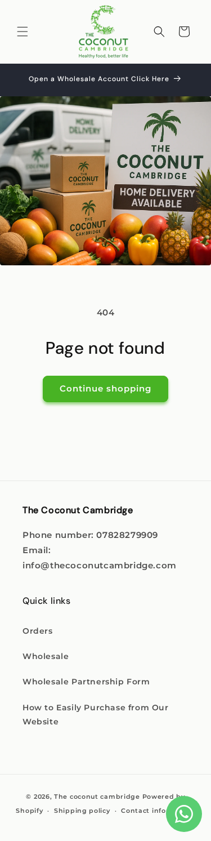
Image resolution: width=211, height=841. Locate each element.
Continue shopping (105, 388)
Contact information (158, 811)
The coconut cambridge (97, 796)
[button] (22, 31)
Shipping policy (82, 811)
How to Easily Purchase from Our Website (96, 714)
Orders (38, 631)
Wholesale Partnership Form (86, 682)
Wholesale (46, 656)
